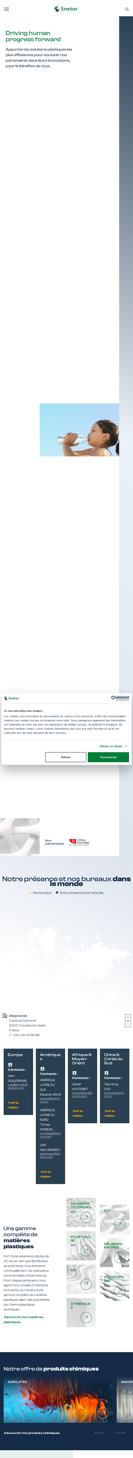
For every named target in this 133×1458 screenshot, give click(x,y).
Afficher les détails (111, 746)
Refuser (66, 757)
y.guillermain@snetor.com (18, 1086)
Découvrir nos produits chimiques (32, 1433)
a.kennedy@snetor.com (50, 1155)
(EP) (81, 1208)
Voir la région (13, 1105)
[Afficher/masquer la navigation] (6, 8)
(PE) (81, 1241)
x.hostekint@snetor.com (82, 1094)
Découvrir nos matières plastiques (23, 1319)
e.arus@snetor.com (50, 1100)
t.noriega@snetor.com (50, 1135)
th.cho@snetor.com (114, 1094)
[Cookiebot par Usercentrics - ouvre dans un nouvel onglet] (114, 698)
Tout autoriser (108, 757)
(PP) (114, 1281)
